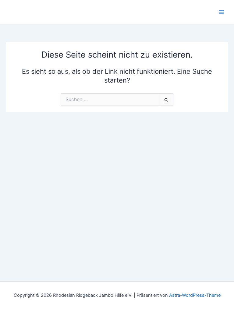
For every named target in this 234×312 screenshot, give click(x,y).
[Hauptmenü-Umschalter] (221, 12)
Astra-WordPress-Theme (195, 295)
